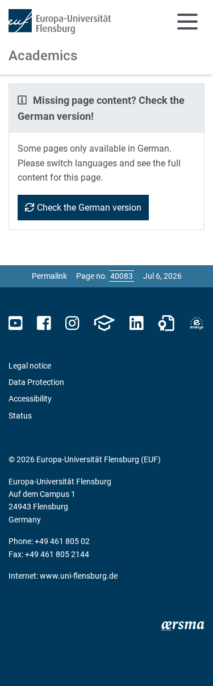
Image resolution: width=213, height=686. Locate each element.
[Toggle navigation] (187, 22)
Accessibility (30, 398)
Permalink (49, 276)
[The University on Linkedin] (136, 323)
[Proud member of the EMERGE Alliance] (196, 323)
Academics (43, 56)
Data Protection (36, 382)
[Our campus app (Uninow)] (104, 323)
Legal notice (30, 365)
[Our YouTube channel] (16, 323)
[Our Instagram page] (72, 323)
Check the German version (89, 207)
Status (20, 415)
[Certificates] (166, 323)
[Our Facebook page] (44, 323)
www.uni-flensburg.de (79, 575)
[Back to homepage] (60, 21)
